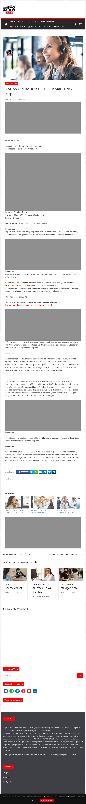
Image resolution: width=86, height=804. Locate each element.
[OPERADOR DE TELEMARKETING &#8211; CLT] (68, 502)
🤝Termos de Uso (17, 27)
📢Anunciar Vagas (48, 21)
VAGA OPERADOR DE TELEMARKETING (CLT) (39, 511)
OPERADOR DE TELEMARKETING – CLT (65, 511)
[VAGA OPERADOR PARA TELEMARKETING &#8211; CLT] (17, 502)
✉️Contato (59, 27)
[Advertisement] (43, 118)
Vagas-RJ (6, 777)
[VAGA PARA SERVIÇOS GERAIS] (71, 569)
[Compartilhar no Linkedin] (41, 471)
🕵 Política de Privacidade (39, 27)
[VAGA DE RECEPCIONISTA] (15, 569)
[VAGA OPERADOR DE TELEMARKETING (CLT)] (42, 502)
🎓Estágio (33, 21)
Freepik (18, 140)
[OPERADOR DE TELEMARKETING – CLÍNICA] (43, 569)
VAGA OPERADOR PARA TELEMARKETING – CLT (14, 511)
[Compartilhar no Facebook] (24, 471)
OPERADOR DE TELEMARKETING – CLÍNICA (43, 588)
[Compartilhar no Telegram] (45, 471)
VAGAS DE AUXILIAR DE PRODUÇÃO (64, 554)
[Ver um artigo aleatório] (80, 24)
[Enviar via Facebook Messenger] (50, 471)
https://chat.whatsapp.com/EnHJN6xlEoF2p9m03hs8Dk (28, 305)
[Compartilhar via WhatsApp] (36, 471)
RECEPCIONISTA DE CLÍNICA (18, 554)
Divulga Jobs (7, 782)
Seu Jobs (6, 773)
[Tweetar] (32, 471)
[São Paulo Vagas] (6, 24)
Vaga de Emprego (11, 83)
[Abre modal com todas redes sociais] (54, 471)
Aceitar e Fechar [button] (46, 800)
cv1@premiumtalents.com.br (17, 285)
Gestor (26, 100)
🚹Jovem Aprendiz (17, 21)
